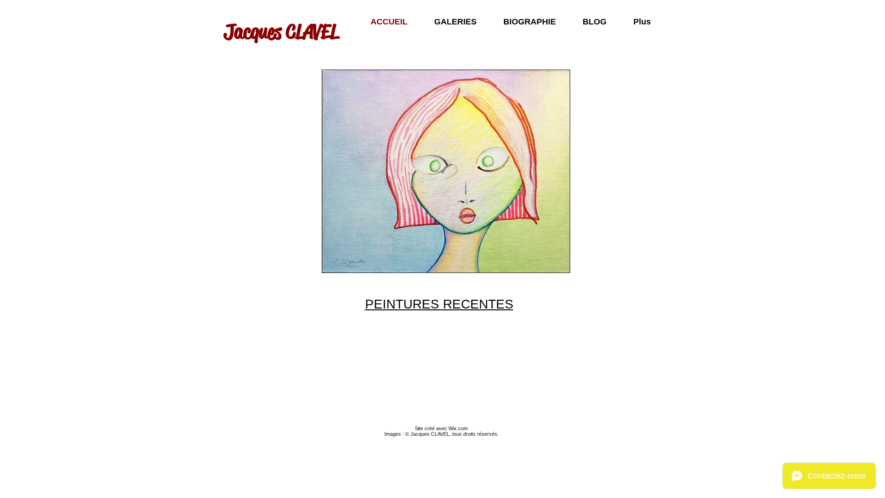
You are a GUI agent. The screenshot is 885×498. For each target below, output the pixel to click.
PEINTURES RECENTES (439, 304)
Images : (394, 434)
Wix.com (458, 428)
